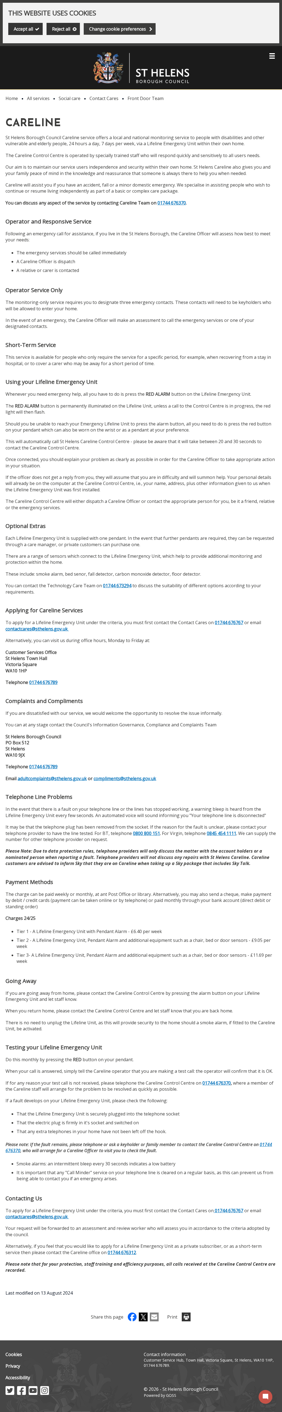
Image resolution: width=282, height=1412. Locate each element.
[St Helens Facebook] (21, 1393)
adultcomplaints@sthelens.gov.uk (52, 778)
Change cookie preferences (117, 29)
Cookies (14, 1354)
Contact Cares (104, 98)
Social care (69, 98)
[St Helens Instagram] (44, 1393)
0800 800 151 (146, 833)
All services (38, 98)
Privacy (13, 1366)
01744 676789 (43, 682)
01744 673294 (117, 586)
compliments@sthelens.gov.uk (125, 778)
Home (12, 98)
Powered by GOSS (160, 1395)
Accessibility (18, 1378)
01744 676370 (172, 203)
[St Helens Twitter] (10, 1393)
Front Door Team (146, 98)
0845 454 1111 (221, 833)
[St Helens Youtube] (33, 1393)
